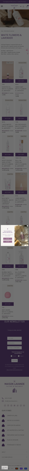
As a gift (7, 241)
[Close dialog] (27, 225)
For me (7, 238)
